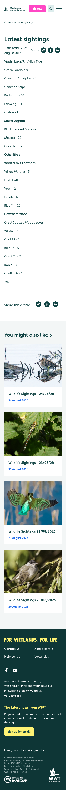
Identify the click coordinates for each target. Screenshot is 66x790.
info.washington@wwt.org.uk (23, 690)
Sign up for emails (19, 731)
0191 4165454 (12, 695)
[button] (43, 50)
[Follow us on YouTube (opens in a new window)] (15, 670)
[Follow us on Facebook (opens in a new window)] (6, 670)
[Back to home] (54, 763)
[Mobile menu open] (59, 10)
